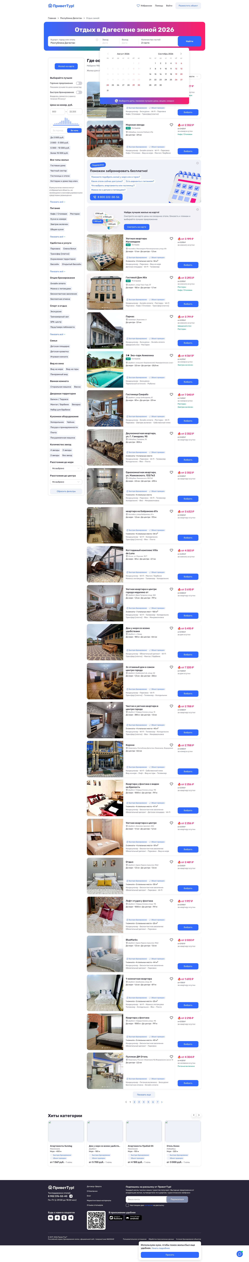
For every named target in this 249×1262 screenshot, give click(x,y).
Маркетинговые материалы (99, 1200)
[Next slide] (199, 1115)
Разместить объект (188, 5)
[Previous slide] (194, 1115)
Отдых (129, 861)
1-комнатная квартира (139, 978)
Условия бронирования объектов (188, 1239)
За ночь (74, 130)
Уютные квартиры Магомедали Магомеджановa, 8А (137, 241)
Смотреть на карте (136, 227)
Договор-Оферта (94, 1186)
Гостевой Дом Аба (136, 277)
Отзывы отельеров (95, 1205)
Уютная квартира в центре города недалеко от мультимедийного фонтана (141, 592)
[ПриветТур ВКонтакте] (50, 1217)
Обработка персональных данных (161, 1239)
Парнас (130, 316)
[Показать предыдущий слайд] (90, 100)
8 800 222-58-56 (108, 197)
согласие (148, 1205)
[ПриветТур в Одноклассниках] (64, 1217)
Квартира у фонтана (137, 1017)
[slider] (51, 125)
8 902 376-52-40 (57, 1196)
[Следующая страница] (161, 1102)
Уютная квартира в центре (141, 823)
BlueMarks (132, 939)
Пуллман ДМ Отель (137, 1056)
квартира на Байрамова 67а (142, 511)
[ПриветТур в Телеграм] (70, 1217)
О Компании (92, 1191)
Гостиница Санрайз (137, 394)
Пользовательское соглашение (135, 1239)
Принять (170, 1255)
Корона (130, 745)
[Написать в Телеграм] (70, 1196)
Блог (89, 1196)
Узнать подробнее (161, 1248)
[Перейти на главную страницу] (61, 7)
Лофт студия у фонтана (139, 900)
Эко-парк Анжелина (140, 355)
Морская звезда (135, 124)
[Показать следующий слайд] (120, 139)
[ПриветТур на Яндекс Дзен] (57, 1217)
